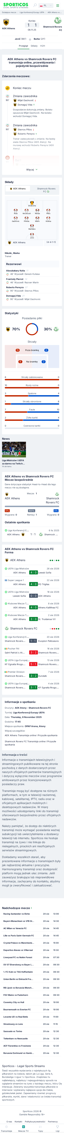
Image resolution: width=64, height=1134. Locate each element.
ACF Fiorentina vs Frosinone (17, 1046)
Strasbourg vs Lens (13, 1024)
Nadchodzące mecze (16, 908)
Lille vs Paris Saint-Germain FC (18, 935)
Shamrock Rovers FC (52, 500)
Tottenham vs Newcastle (15, 1038)
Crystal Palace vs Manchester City (19, 943)
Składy (34, 46)
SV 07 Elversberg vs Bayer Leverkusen (19, 964)
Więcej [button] (30, 169)
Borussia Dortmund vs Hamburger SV (19, 1053)
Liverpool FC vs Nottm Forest (17, 957)
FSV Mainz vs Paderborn (15, 995)
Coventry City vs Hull (13, 1002)
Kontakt (18, 1121)
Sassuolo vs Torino (12, 1031)
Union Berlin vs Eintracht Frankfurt (19, 979)
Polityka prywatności (35, 1121)
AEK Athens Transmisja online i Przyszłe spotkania (31, 735)
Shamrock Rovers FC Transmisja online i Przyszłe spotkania (30, 743)
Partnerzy (53, 1121)
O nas (9, 1121)
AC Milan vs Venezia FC (15, 928)
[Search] (35, 5)
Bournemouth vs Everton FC (17, 1009)
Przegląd (23, 46)
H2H (42, 46)
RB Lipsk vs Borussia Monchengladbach (19, 987)
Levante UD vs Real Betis (15, 1017)
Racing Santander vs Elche (16, 914)
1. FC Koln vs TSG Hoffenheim (18, 972)
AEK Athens (12, 498)
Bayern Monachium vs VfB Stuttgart (19, 921)
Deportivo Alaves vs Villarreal (18, 950)
